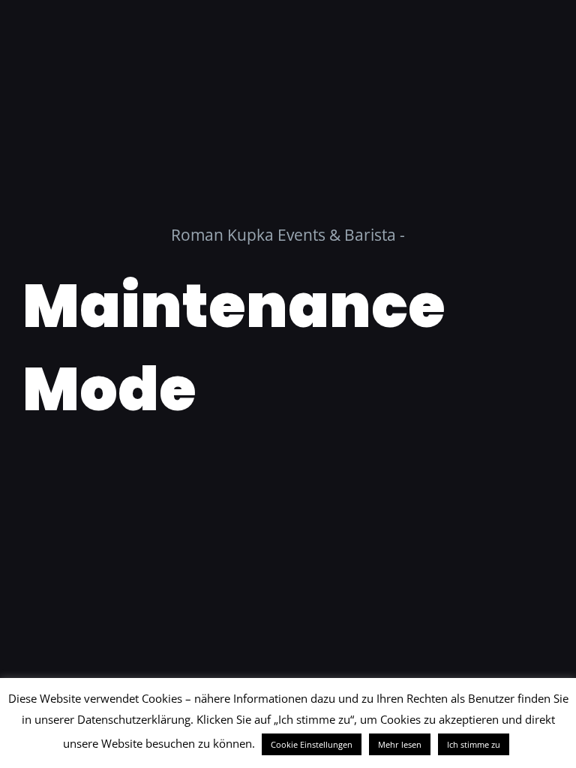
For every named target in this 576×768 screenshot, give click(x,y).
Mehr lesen (400, 744)
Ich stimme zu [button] (473, 744)
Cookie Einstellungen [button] (311, 744)
